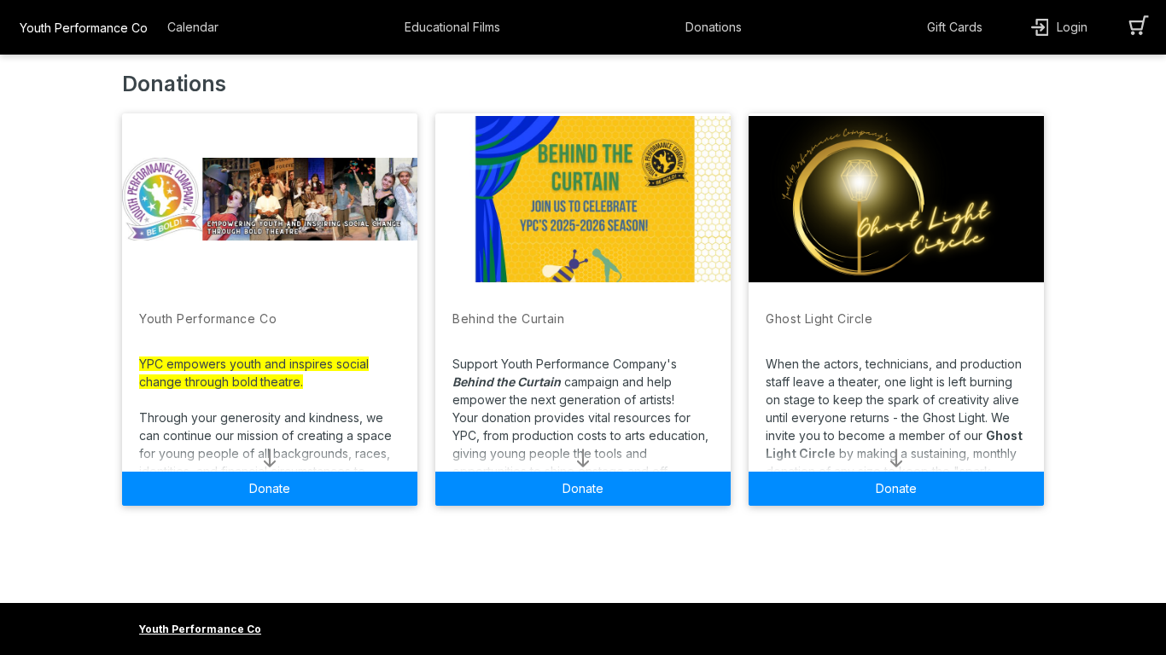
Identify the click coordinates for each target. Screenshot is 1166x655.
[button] (197, 27)
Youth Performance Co (84, 27)
